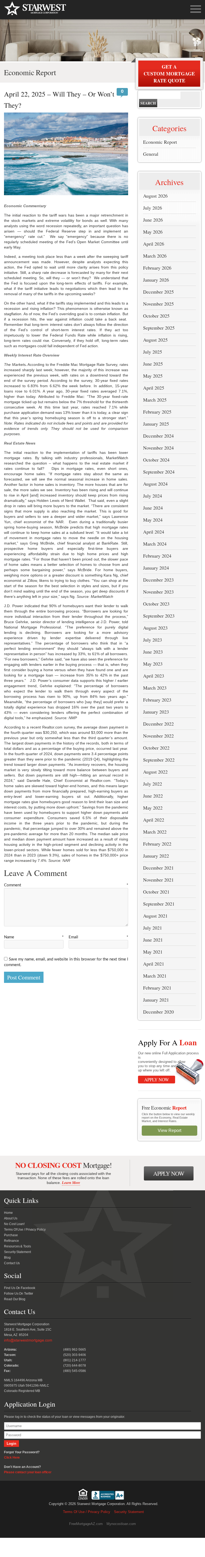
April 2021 (153, 963)
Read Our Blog (14, 1299)
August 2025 (155, 340)
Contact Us (12, 1263)
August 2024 (155, 484)
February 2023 (157, 700)
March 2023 (155, 688)
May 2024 (153, 520)
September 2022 (159, 760)
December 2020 (158, 1011)
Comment (66, 885)
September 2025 (159, 328)
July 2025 (152, 352)
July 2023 (152, 640)
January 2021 (156, 999)
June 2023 (153, 652)
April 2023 (153, 676)
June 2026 (153, 220)
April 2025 (153, 388)
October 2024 (156, 460)
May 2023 (153, 664)
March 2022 (155, 831)
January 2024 (156, 568)
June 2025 (153, 364)
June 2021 (153, 939)
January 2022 (156, 855)
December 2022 (158, 724)
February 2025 (157, 412)
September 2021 (159, 903)
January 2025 (156, 424)
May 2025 (153, 376)
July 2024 (152, 496)
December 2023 (158, 580)
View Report (169, 1130)
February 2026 (157, 268)
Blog (7, 1257)
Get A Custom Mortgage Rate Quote (169, 73)
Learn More (71, 1182)
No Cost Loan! (14, 1224)
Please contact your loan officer (28, 1472)
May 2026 (153, 232)
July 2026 (152, 208)
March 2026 (155, 256)
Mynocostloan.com (121, 1524)
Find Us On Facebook (19, 1288)
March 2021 (155, 975)
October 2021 (156, 891)
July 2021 (152, 927)
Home (8, 1213)
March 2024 (155, 544)
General (150, 154)
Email (98, 937)
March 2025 (155, 400)
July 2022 (152, 783)
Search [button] (148, 103)
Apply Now (156, 1079)
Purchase (11, 1235)
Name (34, 937)
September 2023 (159, 616)
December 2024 (158, 436)
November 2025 (158, 304)
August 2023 (155, 628)
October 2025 (156, 316)
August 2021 (155, 915)
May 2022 (153, 807)
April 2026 (153, 244)
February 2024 (157, 556)
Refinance (11, 1241)
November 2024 (158, 448)
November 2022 (158, 736)
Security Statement (17, 1252)
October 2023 (156, 604)
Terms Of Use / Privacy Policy (24, 1229)
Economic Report (160, 142)
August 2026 (155, 196)
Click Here (12, 1457)
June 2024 (153, 508)
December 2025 (158, 292)
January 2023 (156, 712)
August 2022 (155, 772)
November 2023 (158, 592)
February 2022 (157, 843)
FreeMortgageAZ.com (86, 1524)
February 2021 (157, 987)
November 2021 (158, 879)
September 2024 (159, 472)
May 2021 (153, 951)
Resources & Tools (17, 1246)
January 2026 (156, 280)
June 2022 (153, 795)
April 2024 (153, 532)
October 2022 (156, 748)
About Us (10, 1218)
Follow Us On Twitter (18, 1293)
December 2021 (158, 867)
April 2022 (153, 819)
